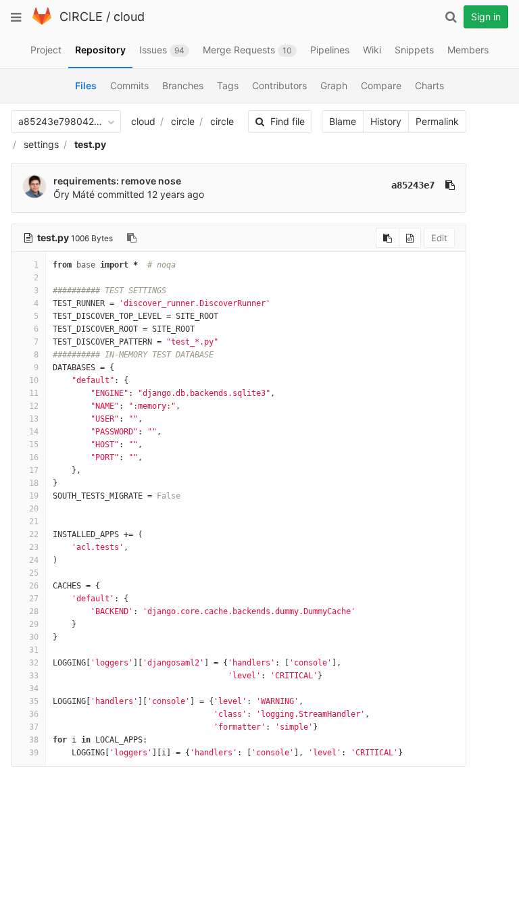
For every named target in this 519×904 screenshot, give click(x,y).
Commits (129, 85)
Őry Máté (74, 194)
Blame (342, 121)
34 (34, 688)
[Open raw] (410, 238)
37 (34, 727)
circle (183, 121)
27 (34, 598)
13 (34, 419)
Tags (228, 85)
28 (34, 611)
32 (34, 663)
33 (34, 675)
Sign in (486, 16)
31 (34, 650)
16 (34, 457)
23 (34, 547)
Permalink (437, 121)
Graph (333, 85)
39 (34, 752)
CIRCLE (81, 16)
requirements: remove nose (117, 180)
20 (34, 508)
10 (34, 380)
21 (34, 521)
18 (34, 483)
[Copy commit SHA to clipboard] (450, 185)
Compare (381, 85)
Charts (429, 85)
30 (34, 637)
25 (34, 573)
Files (86, 85)
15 (34, 444)
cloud (129, 16)
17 (34, 470)
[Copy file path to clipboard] (132, 238)
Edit (439, 237)
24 (34, 560)
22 (34, 534)
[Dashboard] (41, 22)
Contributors (279, 85)
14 (34, 431)
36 (34, 714)
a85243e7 (413, 185)
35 (34, 701)
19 (34, 496)
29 (34, 624)
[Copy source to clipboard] (387, 238)
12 (34, 406)
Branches (182, 85)
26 (34, 586)
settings (41, 144)
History (385, 121)
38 (34, 740)
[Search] (451, 16)
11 (34, 393)
